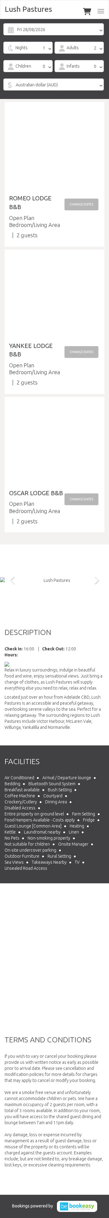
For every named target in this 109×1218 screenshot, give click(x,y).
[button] (81, 204)
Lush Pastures (28, 9)
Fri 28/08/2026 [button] (31, 29)
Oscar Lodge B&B (36, 492)
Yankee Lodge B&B (31, 350)
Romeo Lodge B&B (30, 202)
